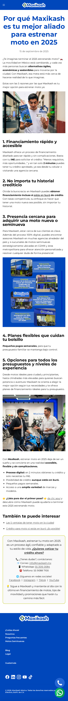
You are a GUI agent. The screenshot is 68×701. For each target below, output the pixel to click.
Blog (7, 650)
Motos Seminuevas (14, 641)
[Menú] (4, 5)
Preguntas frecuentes (16, 637)
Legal (8, 654)
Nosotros (10, 634)
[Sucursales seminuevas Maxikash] (34, 292)
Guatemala (10, 663)
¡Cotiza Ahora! (12, 630)
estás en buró (42, 195)
